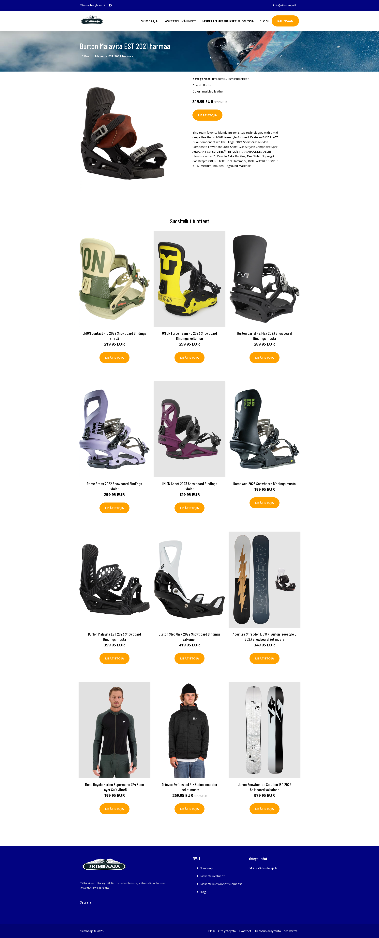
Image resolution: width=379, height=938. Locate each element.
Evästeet (245, 931)
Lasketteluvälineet (179, 21)
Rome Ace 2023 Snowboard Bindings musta (264, 483)
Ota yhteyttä (227, 931)
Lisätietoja (207, 115)
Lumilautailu (218, 79)
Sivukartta (290, 931)
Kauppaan (285, 21)
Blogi (264, 21)
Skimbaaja (149, 21)
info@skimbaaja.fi (284, 5)
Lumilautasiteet (238, 79)
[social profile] (110, 5)
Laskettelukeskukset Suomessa (228, 21)
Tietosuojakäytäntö (267, 931)
